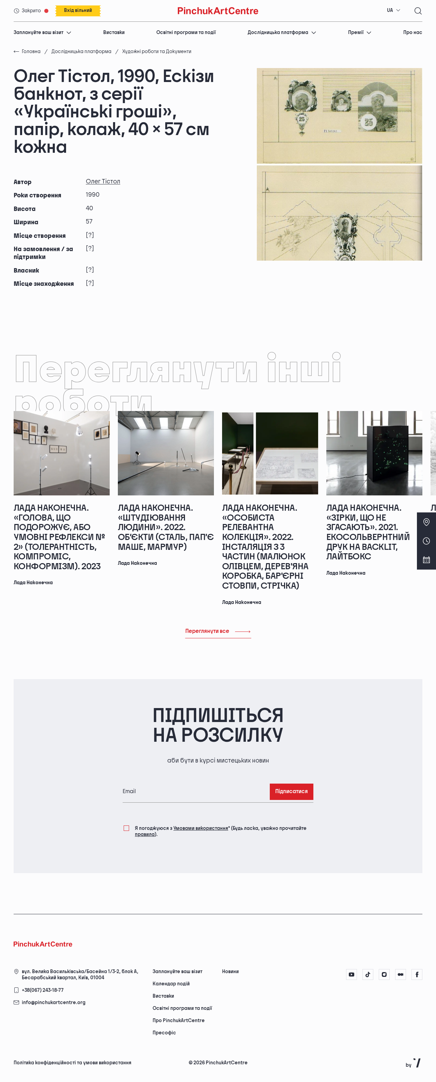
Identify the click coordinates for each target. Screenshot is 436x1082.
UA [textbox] (390, 10)
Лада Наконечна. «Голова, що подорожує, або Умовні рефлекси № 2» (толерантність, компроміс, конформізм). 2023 (59, 537)
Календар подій (171, 984)
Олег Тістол (103, 181)
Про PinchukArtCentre (179, 1020)
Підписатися (291, 791)
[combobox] (394, 10)
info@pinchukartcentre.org (53, 1002)
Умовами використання (200, 828)
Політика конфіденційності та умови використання (72, 1063)
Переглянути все (207, 631)
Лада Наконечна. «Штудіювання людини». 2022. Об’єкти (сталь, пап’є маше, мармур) (166, 527)
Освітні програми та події (186, 32)
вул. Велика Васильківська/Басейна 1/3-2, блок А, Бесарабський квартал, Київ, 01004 (80, 975)
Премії (355, 32)
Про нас (412, 32)
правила (145, 834)
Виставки (114, 32)
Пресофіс (164, 1033)
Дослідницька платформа (278, 32)
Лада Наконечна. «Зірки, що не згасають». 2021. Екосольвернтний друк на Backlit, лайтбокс (368, 532)
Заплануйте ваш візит (38, 32)
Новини (230, 971)
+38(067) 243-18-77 (43, 990)
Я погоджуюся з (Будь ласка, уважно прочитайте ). (221, 831)
